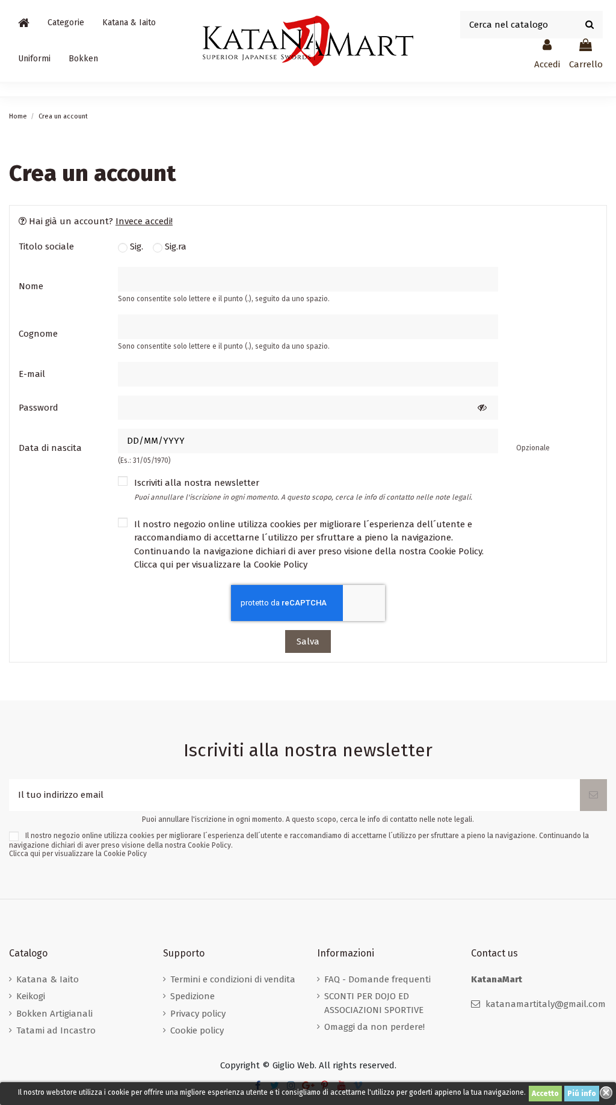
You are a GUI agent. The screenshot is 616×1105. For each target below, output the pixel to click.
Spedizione (192, 996)
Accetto (545, 1093)
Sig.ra (174, 246)
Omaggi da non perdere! (374, 1026)
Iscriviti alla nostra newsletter (303, 489)
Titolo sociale (46, 246)
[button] (65, 23)
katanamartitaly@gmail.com (545, 1004)
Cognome (38, 333)
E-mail (32, 374)
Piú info (581, 1093)
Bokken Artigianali (54, 1013)
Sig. (135, 246)
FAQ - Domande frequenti (377, 979)
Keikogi (30, 996)
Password (38, 407)
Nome (31, 286)
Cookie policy (197, 1030)
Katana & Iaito (47, 979)
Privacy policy (198, 1013)
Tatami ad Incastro (56, 1030)
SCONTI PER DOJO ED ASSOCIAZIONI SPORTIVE (374, 1003)
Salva (308, 641)
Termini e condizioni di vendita (232, 979)
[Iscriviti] (593, 795)
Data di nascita (50, 447)
